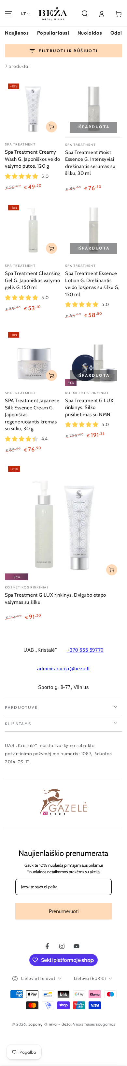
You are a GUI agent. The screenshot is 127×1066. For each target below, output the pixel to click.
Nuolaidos (90, 33)
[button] (84, 13)
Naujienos (17, 33)
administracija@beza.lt (63, 668)
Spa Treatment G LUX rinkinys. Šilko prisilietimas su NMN (89, 408)
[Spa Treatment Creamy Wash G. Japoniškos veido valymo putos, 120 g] (33, 108)
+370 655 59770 (85, 650)
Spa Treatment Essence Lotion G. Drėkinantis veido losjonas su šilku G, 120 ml (92, 283)
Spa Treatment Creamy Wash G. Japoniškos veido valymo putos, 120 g (32, 159)
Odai (116, 33)
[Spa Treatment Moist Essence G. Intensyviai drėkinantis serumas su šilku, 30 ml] (93, 108)
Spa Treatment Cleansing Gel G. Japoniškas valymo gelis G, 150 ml (32, 280)
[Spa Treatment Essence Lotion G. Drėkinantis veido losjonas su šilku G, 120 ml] (93, 230)
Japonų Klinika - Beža (49, 1024)
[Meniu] (8, 13)
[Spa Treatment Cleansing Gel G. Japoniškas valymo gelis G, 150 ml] (33, 230)
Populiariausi (53, 33)
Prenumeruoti (63, 911)
